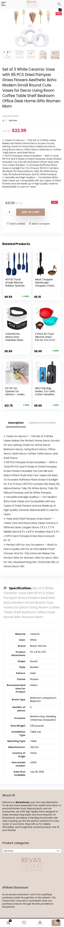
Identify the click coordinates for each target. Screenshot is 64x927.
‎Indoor (33, 685)
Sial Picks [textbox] (31, 850)
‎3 (30, 707)
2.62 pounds (37, 725)
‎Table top (35, 731)
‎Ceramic (35, 634)
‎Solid (32, 673)
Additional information (42, 423)
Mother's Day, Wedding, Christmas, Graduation (43, 718)
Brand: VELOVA (38, 645)
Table (33, 741)
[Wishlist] (24, 923)
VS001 (33, 762)
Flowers (34, 679)
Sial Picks (13, 120)
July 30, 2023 (37, 771)
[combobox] (32, 851)
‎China (33, 753)
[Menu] (3, 4)
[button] (60, 9)
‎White (33, 639)
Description (16, 423)
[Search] (59, 4)
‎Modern (34, 667)
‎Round (33, 661)
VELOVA (34, 747)
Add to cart (30, 212)
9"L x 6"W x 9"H (38, 652)
